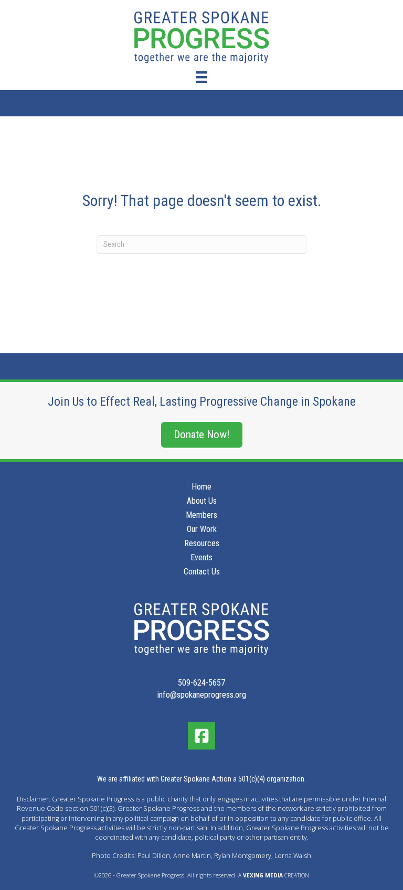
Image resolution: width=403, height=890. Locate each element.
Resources (201, 543)
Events (201, 557)
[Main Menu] (201, 77)
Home (201, 487)
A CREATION (273, 875)
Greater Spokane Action (196, 779)
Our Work (202, 529)
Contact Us (202, 572)
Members (201, 515)
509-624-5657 (201, 683)
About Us (202, 501)
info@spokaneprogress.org (201, 695)
